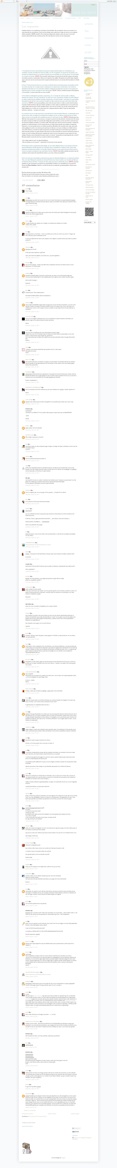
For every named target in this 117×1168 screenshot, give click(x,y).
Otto (26, 499)
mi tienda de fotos (57, 18)
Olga (26, 465)
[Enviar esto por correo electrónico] (38, 180)
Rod (26, 232)
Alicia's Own (28, 359)
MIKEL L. (27, 425)
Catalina (27, 508)
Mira (87, 175)
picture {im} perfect (89, 182)
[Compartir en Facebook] (42, 180)
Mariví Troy (28, 941)
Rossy (27, 698)
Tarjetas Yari (28, 727)
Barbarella (28, 981)
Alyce (26, 644)
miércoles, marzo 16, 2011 (32, 242)
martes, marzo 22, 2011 (31, 1065)
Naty (26, 712)
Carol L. (27, 330)
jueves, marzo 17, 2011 (31, 868)
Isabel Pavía (89, 140)
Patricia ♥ (27, 826)
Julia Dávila (88, 149)
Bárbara (27, 456)
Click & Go (88, 120)
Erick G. (27, 952)
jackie (28, 18)
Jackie (26, 633)
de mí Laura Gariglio (89, 125)
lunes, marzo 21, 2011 (31, 1047)
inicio (22, 18)
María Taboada (29, 689)
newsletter (86, 18)
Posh (50, 1014)
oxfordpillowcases (30, 542)
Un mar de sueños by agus (90, 192)
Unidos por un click (89, 196)
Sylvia (26, 552)
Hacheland (88, 138)
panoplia (27, 576)
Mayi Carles (89, 159)
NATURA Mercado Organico (32, 972)
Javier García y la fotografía (90, 146)
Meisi (87, 162)
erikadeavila (28, 1093)
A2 (86, 104)
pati (26, 738)
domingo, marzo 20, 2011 (32, 1038)
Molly (26, 189)
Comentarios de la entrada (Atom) (38, 1116)
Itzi (26, 532)
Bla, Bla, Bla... (89, 110)
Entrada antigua (75, 1113)
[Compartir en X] (41, 180)
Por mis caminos (90, 189)
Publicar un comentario (30, 1110)
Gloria (26, 806)
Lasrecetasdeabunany (31, 672)
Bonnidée (27, 999)
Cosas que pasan (90, 122)
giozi (26, 290)
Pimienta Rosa (89, 185)
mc (26, 750)
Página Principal (52, 1113)
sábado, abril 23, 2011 (31, 1107)
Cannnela (88, 113)
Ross (26, 1043)
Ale (26, 921)
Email (85, 64)
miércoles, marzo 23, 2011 (32, 1079)
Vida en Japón (89, 199)
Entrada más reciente (27, 1113)
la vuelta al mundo (70, 18)
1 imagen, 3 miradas (89, 94)
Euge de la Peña (90, 132)
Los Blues (88, 157)
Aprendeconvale (29, 435)
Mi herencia (89, 170)
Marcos (27, 221)
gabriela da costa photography (90, 135)
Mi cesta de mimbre (89, 167)
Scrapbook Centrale (70, 1000)
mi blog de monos (90, 164)
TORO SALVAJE (29, 316)
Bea (26, 198)
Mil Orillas (88, 173)
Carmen (27, 210)
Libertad (27, 613)
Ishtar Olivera (89, 143)
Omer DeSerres (38, 996)
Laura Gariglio (29, 399)
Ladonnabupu (29, 587)
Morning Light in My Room (90, 178)
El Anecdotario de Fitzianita (90, 129)
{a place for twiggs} (89, 202)
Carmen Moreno (90, 115)
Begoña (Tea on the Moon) (32, 1021)
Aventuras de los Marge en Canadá (90, 107)
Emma (27, 1084)
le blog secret (89, 155)
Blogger (63, 1157)
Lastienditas (28, 873)
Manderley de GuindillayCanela (33, 387)
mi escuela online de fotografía (41, 18)
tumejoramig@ (29, 843)
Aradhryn (27, 273)
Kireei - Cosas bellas (89, 152)
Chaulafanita (28, 372)
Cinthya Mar (89, 117)
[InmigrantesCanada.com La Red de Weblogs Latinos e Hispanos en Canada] (76, 1129)
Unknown (27, 247)
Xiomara (27, 262)
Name (85, 61)
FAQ (79, 18)
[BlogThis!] (39, 180)
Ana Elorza (28, 659)
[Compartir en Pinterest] (44, 180)
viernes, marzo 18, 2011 (31, 967)
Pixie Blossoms (90, 187)
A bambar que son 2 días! (90, 101)
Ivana (26, 347)
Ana (26, 444)
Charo (27, 1070)
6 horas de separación (88, 97)
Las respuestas (30, 26)
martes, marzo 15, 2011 (31, 193)
